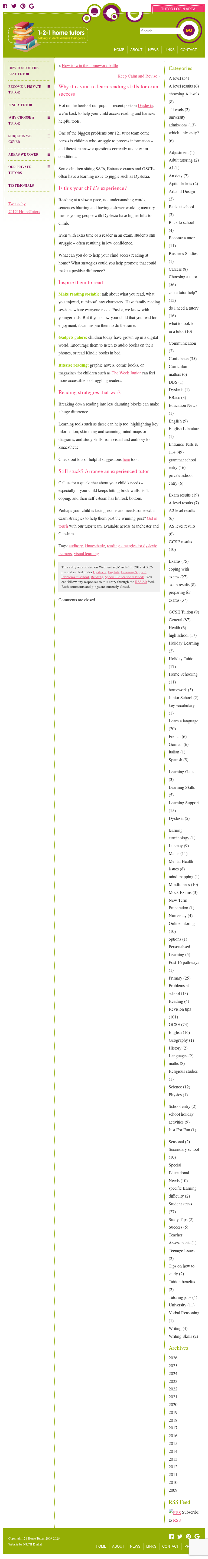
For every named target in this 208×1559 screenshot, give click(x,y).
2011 (173, 1474)
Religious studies (183, 1071)
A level (175, 78)
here (126, 459)
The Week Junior (126, 372)
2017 (173, 1427)
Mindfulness (179, 884)
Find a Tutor (20, 105)
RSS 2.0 (141, 581)
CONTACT (188, 50)
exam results (179, 584)
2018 (173, 1420)
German (176, 744)
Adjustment (178, 152)
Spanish (175, 759)
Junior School (180, 697)
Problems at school (75, 576)
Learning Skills (182, 787)
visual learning (86, 553)
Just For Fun (179, 1129)
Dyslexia (176, 389)
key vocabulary (182, 705)
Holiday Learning (184, 643)
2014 (173, 1451)
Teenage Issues (181, 1250)
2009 (173, 1490)
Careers (175, 269)
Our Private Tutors (19, 170)
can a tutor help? (183, 292)
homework (178, 689)
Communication (182, 343)
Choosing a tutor (183, 276)
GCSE (174, 1024)
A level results (181, 86)
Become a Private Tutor (24, 89)
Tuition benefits (182, 1281)
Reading (176, 1001)
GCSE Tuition (181, 612)
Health (174, 627)
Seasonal (176, 1141)
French (175, 736)
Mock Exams (180, 892)
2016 (173, 1435)
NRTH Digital (32, 1544)
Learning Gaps (181, 771)
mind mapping (181, 876)
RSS (177, 1520)
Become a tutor (182, 237)
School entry (179, 1106)
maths (174, 1063)
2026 (173, 1357)
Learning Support (184, 802)
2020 (173, 1404)
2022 (173, 1389)
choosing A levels (184, 93)
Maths (174, 853)
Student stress (180, 1203)
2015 (173, 1443)
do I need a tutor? (184, 308)
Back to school (181, 222)
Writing (175, 1328)
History (175, 1048)
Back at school (181, 206)
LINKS (169, 50)
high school (178, 635)
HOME (119, 50)
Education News (183, 405)
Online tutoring (182, 923)
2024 (173, 1373)
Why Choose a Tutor (21, 120)
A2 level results (182, 510)
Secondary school (184, 1149)
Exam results (180, 495)
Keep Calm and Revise (137, 76)
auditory (76, 545)
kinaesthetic (95, 545)
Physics (175, 1094)
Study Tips (178, 1219)
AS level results (182, 526)
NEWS (153, 50)
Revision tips (180, 1009)
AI (171, 167)
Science (175, 1086)
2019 (173, 1412)
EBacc (174, 397)
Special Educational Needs (179, 1172)
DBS (173, 382)
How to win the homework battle (90, 65)
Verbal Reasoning (184, 1312)
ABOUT (136, 50)
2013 (173, 1459)
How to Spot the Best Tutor (23, 71)
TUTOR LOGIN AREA (178, 9)
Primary (175, 978)
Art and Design (182, 191)
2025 (173, 1365)
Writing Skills (180, 1336)
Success (175, 1227)
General (175, 619)
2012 (173, 1466)
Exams (174, 561)
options (175, 939)
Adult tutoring (181, 160)
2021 (173, 1396)
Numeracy (178, 915)
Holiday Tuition (182, 658)
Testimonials (21, 185)
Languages (178, 1055)
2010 (173, 1482)
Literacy (176, 845)
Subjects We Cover (19, 139)
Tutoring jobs (180, 1297)
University (177, 1304)
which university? (184, 132)
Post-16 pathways (184, 962)
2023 (173, 1381)
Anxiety (176, 175)
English (175, 421)
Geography (178, 1040)
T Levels (176, 109)
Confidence (178, 358)
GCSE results (180, 541)
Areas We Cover (23, 154)
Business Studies (183, 253)
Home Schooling (183, 674)
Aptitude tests (180, 183)
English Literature (184, 428)
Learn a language (183, 720)
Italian (174, 752)
